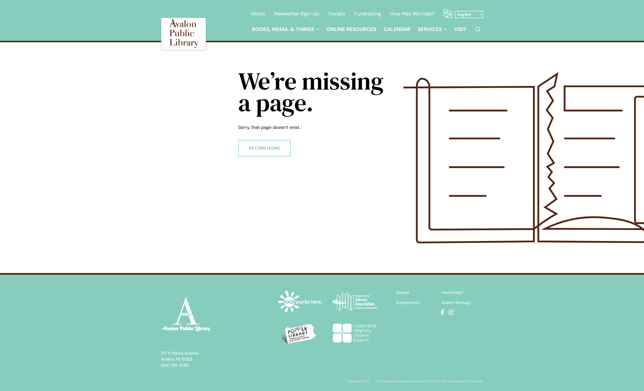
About (258, 14)
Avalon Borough (456, 302)
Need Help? (452, 292)
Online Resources (351, 29)
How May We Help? (412, 14)
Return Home (264, 148)
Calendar (397, 29)
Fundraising (367, 14)
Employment (407, 302)
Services (430, 29)
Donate (337, 14)
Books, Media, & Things (283, 29)
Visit (460, 29)
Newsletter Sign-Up (296, 14)
